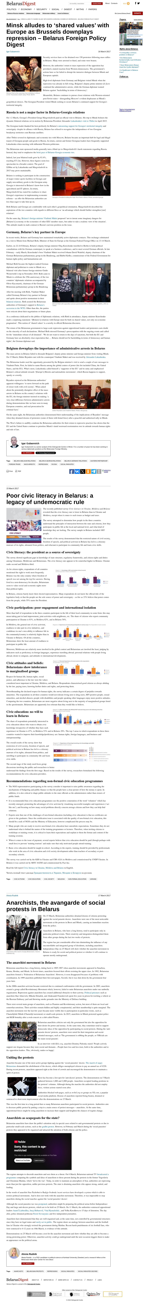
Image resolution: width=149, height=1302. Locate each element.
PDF (19, 471)
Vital (46, 1210)
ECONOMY (26, 9)
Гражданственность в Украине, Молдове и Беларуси (57, 872)
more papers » (138, 19)
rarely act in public (44, 1222)
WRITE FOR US (49, 1280)
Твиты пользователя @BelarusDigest (127, 110)
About (107, 3)
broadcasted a (103, 1174)
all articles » (28, 452)
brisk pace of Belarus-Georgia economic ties (55, 152)
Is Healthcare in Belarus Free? (128, 71)
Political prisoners (92, 992)
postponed (42, 1203)
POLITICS (11, 9)
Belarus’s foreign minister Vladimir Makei (39, 218)
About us (35, 1280)
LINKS (100, 1280)
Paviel (35, 1213)
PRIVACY (90, 1280)
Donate (137, 13)
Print (11, 471)
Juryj (32, 1210)
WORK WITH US (63, 1280)
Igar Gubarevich (13, 52)
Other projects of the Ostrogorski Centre (74, 1290)
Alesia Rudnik (12, 896)
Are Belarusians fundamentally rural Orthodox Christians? (130, 60)
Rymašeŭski (54, 1210)
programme (11, 1177)
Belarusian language (33, 13)
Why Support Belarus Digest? (123, 13)
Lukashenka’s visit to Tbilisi (83, 120)
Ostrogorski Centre (33, 1284)
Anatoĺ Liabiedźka (21, 1210)
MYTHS (80, 9)
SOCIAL (55, 9)
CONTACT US (77, 1280)
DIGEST (68, 9)
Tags (8, 461)
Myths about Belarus (129, 49)
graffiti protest (48, 1126)
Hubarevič (38, 1210)
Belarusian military (49, 13)
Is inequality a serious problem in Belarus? (127, 54)
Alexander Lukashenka (95, 357)
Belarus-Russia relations (16, 13)
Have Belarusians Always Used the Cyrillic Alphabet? (129, 66)
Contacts (114, 3)
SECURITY (41, 9)
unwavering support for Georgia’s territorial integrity (80, 125)
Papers (123, 19)
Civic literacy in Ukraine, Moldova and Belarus (44, 867)
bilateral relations (13, 301)
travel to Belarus (63, 13)
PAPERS (92, 9)
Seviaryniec (44, 1213)
